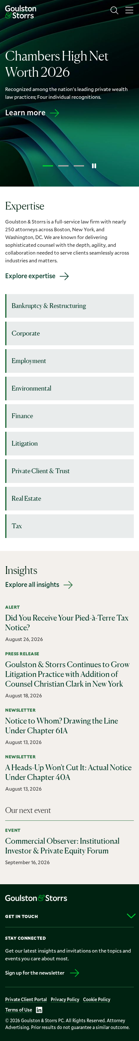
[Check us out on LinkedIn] (39, 1010)
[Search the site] (114, 10)
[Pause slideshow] (94, 165)
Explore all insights (32, 584)
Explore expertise (30, 275)
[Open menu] (129, 10)
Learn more (25, 112)
